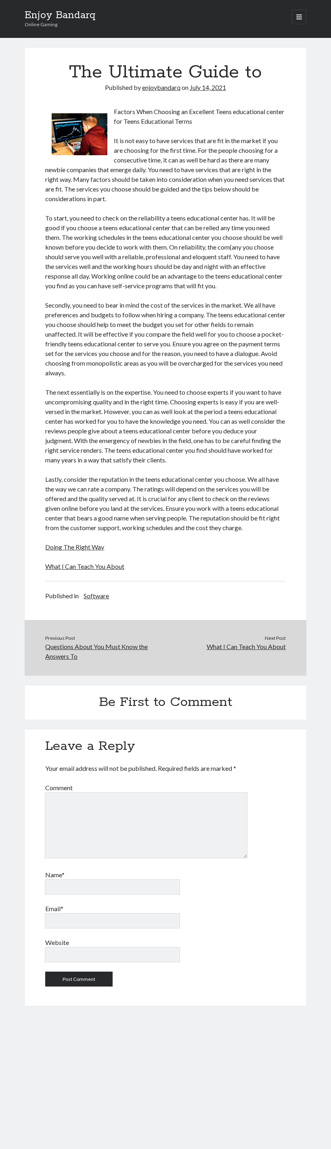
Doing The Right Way (74, 547)
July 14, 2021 (208, 87)
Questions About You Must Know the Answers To (96, 651)
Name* (55, 874)
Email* (54, 908)
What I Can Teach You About (84, 566)
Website (57, 942)
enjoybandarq (161, 87)
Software (96, 595)
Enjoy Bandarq (60, 15)
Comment (59, 787)
